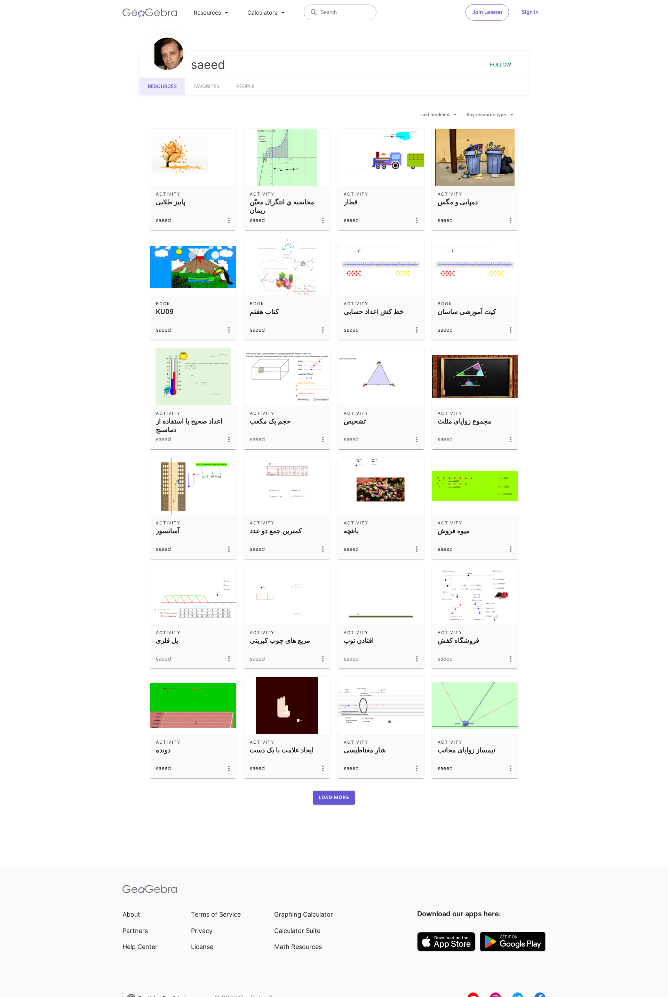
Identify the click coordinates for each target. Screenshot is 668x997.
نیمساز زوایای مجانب (466, 750)
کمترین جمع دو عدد (276, 531)
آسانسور (168, 531)
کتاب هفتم (264, 311)
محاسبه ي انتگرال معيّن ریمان (282, 206)
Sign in (530, 12)
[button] (334, 798)
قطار (351, 202)
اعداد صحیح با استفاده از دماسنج (189, 425)
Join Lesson (487, 12)
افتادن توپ (359, 640)
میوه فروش (454, 531)
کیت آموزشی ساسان (467, 311)
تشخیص (355, 421)
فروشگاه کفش (458, 640)
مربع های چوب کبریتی (280, 640)
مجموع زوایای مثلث (464, 421)
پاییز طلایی (170, 202)
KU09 (165, 311)
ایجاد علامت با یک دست (281, 750)
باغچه (351, 531)
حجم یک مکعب (270, 421)
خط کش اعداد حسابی (374, 311)
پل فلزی (167, 640)
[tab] (212, 12)
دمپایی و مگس (458, 202)
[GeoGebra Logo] (149, 12)
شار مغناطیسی (365, 750)
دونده (163, 750)
